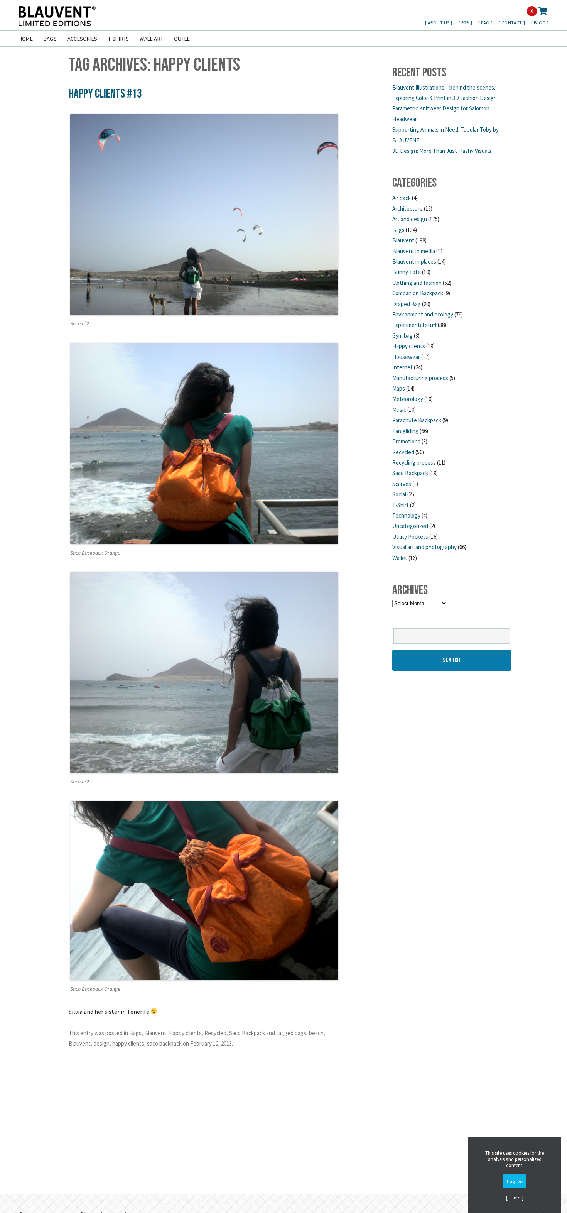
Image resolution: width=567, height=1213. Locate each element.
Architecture (407, 208)
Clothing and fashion (417, 282)
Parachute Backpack (416, 420)
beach (316, 1033)
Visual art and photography (424, 547)
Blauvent (155, 1033)
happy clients (128, 1043)
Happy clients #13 (105, 94)
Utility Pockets (410, 536)
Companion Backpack (417, 293)
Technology (406, 515)
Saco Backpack (247, 1033)
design (101, 1043)
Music (399, 409)
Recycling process (414, 462)
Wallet (399, 558)
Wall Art (151, 38)
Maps (398, 388)
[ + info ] (514, 1197)
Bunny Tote (406, 272)
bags (300, 1033)
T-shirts (118, 38)
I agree (515, 1181)
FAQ (486, 22)
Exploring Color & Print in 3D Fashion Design (444, 98)
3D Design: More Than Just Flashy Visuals (441, 150)
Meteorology (407, 399)
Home (26, 38)
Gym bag (402, 335)
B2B (466, 22)
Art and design (409, 219)
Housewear (406, 356)
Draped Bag (406, 304)
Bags (50, 38)
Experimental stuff (414, 324)
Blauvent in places (414, 261)
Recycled (215, 1033)
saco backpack (164, 1043)
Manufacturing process (420, 378)
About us (439, 22)
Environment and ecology (422, 314)
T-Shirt (400, 505)
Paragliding (405, 431)
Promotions (406, 441)
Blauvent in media (413, 251)
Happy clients (185, 1033)
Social (399, 494)
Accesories (82, 38)
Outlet (183, 38)
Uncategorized (410, 526)
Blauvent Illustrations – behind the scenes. (443, 87)
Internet (402, 367)
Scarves (401, 483)
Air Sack (401, 197)
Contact (512, 22)
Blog (540, 22)
